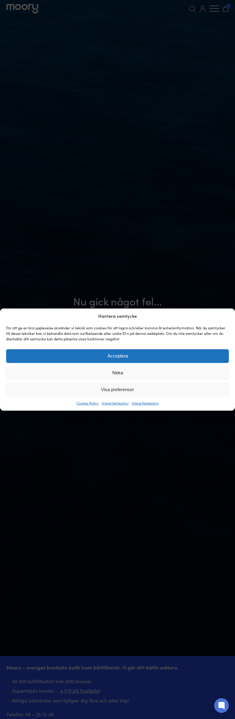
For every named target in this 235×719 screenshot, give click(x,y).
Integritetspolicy (115, 403)
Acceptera (117, 355)
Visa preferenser (117, 389)
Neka (117, 372)
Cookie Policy (87, 403)
